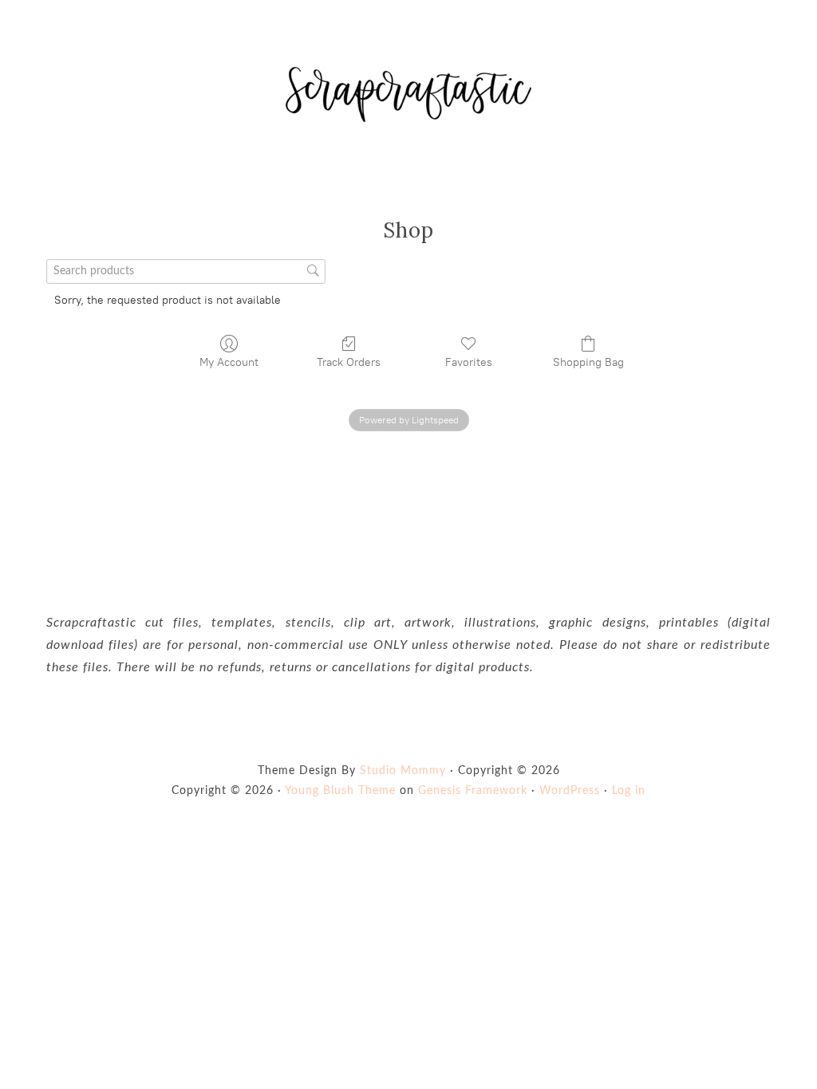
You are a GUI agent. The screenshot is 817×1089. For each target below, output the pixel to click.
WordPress (569, 790)
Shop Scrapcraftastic (408, 94)
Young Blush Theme (340, 790)
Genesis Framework (472, 790)
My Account (229, 362)
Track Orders (349, 362)
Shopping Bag (588, 362)
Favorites (468, 362)
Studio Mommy (403, 770)
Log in (628, 790)
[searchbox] (186, 271)
